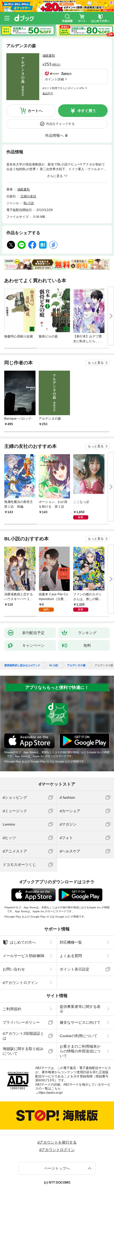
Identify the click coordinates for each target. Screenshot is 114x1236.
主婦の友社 (28, 196)
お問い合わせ (14, 969)
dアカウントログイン (20, 982)
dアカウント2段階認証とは (23, 1035)
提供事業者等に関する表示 (80, 1008)
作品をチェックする (60, 124)
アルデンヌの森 (76, 665)
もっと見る (96, 363)
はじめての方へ (23, 942)
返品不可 (47, 93)
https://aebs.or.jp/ (50, 1093)
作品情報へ (54, 135)
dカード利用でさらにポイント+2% (63, 88)
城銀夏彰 (48, 55)
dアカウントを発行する (57, 1142)
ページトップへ (57, 1168)
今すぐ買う (86, 111)
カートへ (35, 111)
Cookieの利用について (78, 1036)
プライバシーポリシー (21, 1022)
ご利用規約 (12, 1009)
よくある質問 (71, 956)
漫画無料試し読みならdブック (22, 665)
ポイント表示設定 (74, 969)
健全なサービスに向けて (80, 1022)
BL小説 (29, 203)
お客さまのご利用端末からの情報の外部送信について (80, 1051)
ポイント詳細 (54, 79)
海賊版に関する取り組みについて (23, 1051)
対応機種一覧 (71, 942)
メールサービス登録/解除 (24, 956)
